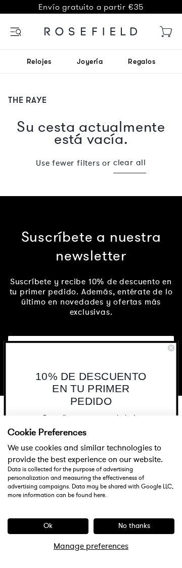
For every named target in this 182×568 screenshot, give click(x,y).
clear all (129, 162)
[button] (16, 31)
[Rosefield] (91, 31)
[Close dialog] (171, 348)
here (99, 495)
